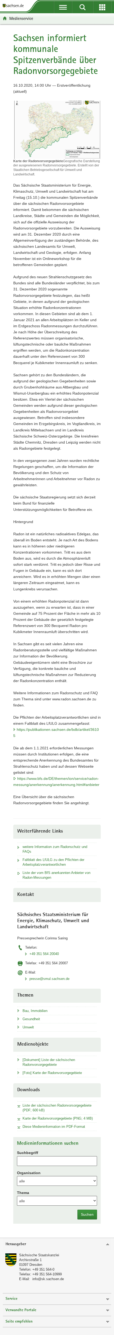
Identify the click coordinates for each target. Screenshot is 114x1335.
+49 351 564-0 (43, 1269)
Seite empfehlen (19, 1322)
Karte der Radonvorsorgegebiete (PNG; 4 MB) (58, 1118)
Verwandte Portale (21, 1310)
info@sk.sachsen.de (48, 1279)
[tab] (57, 1244)
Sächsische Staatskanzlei (39, 1255)
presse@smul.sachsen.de (49, 979)
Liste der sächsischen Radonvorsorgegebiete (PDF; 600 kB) (57, 1107)
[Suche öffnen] (82, 7)
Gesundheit (31, 1019)
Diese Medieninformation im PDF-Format (54, 1127)
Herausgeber (16, 1244)
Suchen (87, 1214)
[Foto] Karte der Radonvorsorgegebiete (52, 1073)
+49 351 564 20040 (44, 954)
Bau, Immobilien (35, 1011)
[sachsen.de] (14, 6)
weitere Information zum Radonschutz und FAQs (55, 849)
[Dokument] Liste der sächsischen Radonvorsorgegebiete (49, 1062)
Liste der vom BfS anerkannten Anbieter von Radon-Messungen (56, 875)
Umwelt (28, 1027)
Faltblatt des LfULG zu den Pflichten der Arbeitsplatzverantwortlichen (53, 862)
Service (11, 1299)
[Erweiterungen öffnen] (102, 7)
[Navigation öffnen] (63, 7)
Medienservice (21, 18)
